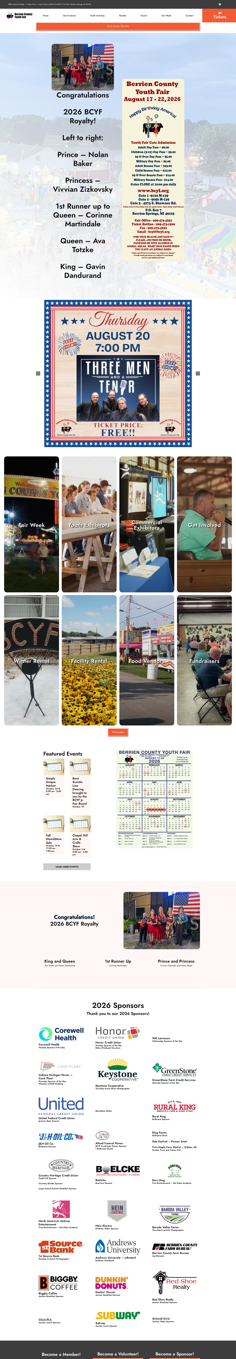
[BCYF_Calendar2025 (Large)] (154, 750)
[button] (38, 373)
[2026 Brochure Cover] (153, 79)
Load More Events (67, 866)
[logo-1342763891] (19, 12)
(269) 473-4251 (55, 4)
